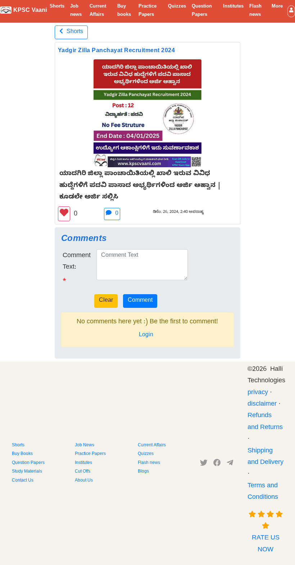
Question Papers (202, 11)
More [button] (277, 7)
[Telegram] (230, 464)
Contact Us (22, 481)
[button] (291, 11)
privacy (258, 393)
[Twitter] (204, 464)
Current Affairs (98, 11)
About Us (84, 481)
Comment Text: (77, 262)
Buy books (124, 11)
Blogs (143, 472)
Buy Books (22, 454)
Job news (76, 11)
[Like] (64, 213)
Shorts (57, 7)
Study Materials (27, 472)
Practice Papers (147, 11)
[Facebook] (217, 464)
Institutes (233, 7)
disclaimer (262, 404)
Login (146, 336)
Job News (84, 445)
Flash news (255, 11)
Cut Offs (82, 472)
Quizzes (177, 7)
